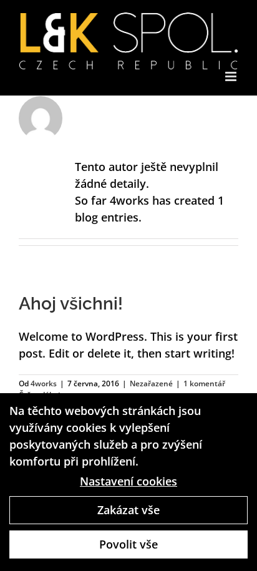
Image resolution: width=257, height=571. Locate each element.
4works (44, 383)
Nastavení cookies (128, 481)
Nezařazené (151, 383)
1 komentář (204, 383)
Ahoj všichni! (71, 303)
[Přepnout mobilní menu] (231, 76)
